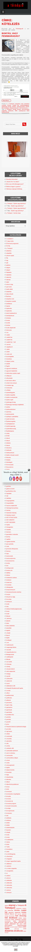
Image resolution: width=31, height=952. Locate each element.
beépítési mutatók (11, 301)
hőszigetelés (9, 527)
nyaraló (8, 676)
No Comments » (24, 108)
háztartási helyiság (11, 512)
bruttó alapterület (11, 327)
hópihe (8, 524)
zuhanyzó (8, 892)
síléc (7, 743)
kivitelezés (18, 919)
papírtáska (9, 712)
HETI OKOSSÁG (10, 522)
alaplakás (8, 274)
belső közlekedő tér (11, 313)
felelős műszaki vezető (12, 455)
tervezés (8, 798)
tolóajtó (8, 832)
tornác (8, 837)
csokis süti (9, 354)
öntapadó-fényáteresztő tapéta (14, 688)
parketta (8, 717)
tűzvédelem (9, 849)
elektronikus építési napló (13, 373)
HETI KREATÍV (10, 520)
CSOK (8, 351)
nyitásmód (9, 681)
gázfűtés (8, 486)
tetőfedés (8, 818)
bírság (14, 109)
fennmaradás (5, 108)
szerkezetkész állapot (12, 757)
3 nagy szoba (10, 241)
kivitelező (8, 580)
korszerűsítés (8, 921)
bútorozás (9, 330)
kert (7, 565)
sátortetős (9, 741)
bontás (9, 105)
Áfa (7, 258)
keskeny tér (9, 570)
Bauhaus (8, 296)
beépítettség (18, 908)
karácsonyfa (9, 556)
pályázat (8, 700)
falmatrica (9, 447)
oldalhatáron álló (10, 685)
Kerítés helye (17, 213)
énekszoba (9, 387)
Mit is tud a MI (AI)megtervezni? (15, 184)
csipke (8, 349)
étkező (8, 438)
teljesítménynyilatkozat (12, 784)
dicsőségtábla (10, 356)
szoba (7, 762)
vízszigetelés (9, 870)
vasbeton (8, 866)
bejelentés (9, 308)
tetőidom (8, 820)
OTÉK (25, 924)
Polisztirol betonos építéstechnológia (16, 726)
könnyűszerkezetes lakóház (13, 592)
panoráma (9, 702)
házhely (8, 510)
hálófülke (8, 498)
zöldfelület (9, 880)
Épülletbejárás (10, 431)
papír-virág (9, 705)
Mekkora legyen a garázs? (13, 186)
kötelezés (10, 110)
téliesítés (8, 779)
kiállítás (8, 572)
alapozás (8, 277)
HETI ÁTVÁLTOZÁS (11, 517)
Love (7, 642)
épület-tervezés (10, 419)
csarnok (8, 344)
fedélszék (8, 450)
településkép (9, 777)
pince (7, 724)
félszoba (8, 457)
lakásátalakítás (22, 921)
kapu (7, 553)
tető (7, 815)
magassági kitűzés (11, 647)
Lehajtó (8, 633)
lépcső (8, 635)
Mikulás (8, 659)
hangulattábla (10, 503)
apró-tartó (9, 286)
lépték (7, 637)
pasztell (8, 721)
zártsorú (8, 878)
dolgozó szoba (10, 361)
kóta (7, 606)
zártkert (8, 875)
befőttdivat (9, 303)
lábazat (8, 616)
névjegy (8, 673)
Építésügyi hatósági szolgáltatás (15, 404)
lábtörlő (8, 621)
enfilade (8, 390)
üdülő (7, 851)
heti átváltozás (11, 918)
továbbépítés (9, 839)
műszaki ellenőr (10, 669)
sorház (8, 746)
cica (7, 332)
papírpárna (9, 707)
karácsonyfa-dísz (11, 558)
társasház (9, 772)
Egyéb (8, 366)
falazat (8, 445)
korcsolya (8, 599)
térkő (7, 789)
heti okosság (20, 916)
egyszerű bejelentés (11, 371)
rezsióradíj (9, 736)
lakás (7, 623)
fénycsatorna (9, 467)
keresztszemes (10, 560)
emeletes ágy (10, 385)
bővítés (8, 325)
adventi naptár (10, 255)
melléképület (9, 657)
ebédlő (8, 363)
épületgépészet (10, 423)
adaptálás (9, 253)
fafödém (8, 443)
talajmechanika (10, 770)
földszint (12, 914)
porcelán (8, 729)
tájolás (8, 767)
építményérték (21, 106)
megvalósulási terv (11, 652)
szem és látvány (10, 753)
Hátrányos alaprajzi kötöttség (14, 189)
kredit (7, 613)
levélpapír (9, 640)
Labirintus (9, 618)
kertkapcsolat (9, 568)
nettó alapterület (10, 671)
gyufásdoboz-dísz (11, 491)
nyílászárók (9, 678)
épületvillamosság (11, 428)
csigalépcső (9, 347)
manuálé (8, 649)
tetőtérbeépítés (10, 827)
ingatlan (8, 539)
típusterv (8, 830)
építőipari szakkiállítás (12, 416)
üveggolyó (9, 858)
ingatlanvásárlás (10, 541)
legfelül (8, 630)
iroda (7, 546)
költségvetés (9, 587)
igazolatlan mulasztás (12, 534)
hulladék (8, 529)
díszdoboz (9, 359)
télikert (8, 782)
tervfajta (8, 808)
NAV (16, 110)
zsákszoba (9, 885)
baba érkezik (9, 294)
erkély (7, 433)
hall (7, 496)
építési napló (9, 399)
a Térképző (18, 28)
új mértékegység (10, 854)
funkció (7, 914)
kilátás (12, 919)
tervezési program (11, 803)
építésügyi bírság (6, 106)
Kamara (8, 551)
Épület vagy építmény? (20, 203)
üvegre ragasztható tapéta (13, 861)
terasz (8, 786)
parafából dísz (10, 714)
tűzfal (7, 844)
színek (8, 760)
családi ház (15, 105)
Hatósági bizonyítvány (12, 508)
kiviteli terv (9, 582)
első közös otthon (11, 380)
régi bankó (9, 731)
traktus (8, 842)
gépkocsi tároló (10, 488)
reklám (8, 733)
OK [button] (15, 949)
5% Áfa (8, 246)
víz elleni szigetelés (11, 868)
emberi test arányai (11, 383)
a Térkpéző (20, 905)
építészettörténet (10, 409)
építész (14, 106)
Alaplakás (8, 272)
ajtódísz (8, 265)
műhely (8, 666)
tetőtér (8, 822)
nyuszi (8, 683)
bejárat (8, 306)
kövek (7, 611)
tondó (7, 834)
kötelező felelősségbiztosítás (14, 609)
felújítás (8, 460)
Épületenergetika (10, 421)
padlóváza (9, 697)
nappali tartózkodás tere (20, 922)
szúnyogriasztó (10, 765)
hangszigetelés (10, 500)
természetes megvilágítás (13, 794)
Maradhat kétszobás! (12, 179)
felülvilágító (9, 462)
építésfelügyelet (24, 105)
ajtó (7, 262)
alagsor (8, 267)
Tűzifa (8, 846)
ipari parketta (9, 544)
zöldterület (9, 882)
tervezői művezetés (11, 806)
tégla (7, 774)
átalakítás (8, 291)
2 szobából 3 (9, 238)
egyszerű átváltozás (11, 368)
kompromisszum (14, 108)
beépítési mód (19, 103)
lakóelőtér (9, 628)
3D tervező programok (12, 243)
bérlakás (8, 318)
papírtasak (9, 709)
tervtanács (9, 813)
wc (7, 873)
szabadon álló (10, 748)
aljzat (7, 282)
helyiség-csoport (10, 515)
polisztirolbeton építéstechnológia (15, 925)
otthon (8, 693)
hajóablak (8, 493)
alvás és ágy (9, 284)
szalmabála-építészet (12, 750)
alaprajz (8, 279)
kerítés (8, 563)
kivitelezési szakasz (11, 577)
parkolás (8, 719)
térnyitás (8, 796)
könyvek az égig (10, 596)
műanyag (8, 664)
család (8, 335)
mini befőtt (9, 661)
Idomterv (8, 532)
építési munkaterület (11, 397)
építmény (8, 411)
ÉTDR (27, 106)
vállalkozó (9, 863)
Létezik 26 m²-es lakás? (12, 181)
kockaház (8, 585)
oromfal (8, 690)
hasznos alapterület (11, 505)
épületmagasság (10, 426)
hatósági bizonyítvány (9, 915)
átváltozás (18, 931)
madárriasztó (9, 645)
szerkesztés (9, 755)
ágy (7, 260)
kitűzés (8, 575)
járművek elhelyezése (12, 548)
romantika (9, 738)
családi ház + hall (11, 342)
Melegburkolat (10, 654)
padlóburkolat (10, 695)
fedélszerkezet (10, 452)
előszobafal (9, 378)
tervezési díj (9, 801)
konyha (8, 594)
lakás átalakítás (10, 625)
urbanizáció (9, 856)
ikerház (8, 536)
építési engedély (10, 395)
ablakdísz (8, 250)
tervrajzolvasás (10, 810)
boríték (8, 322)
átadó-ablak (9, 289)
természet (9, 791)
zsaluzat (8, 890)
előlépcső (8, 375)
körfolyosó (9, 601)
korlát (7, 604)
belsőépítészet (10, 315)
